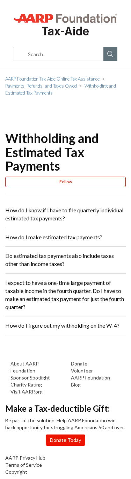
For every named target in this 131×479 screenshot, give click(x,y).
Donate (79, 364)
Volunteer (82, 371)
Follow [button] (65, 181)
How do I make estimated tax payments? (53, 237)
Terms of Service (23, 465)
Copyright (16, 472)
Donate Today (65, 440)
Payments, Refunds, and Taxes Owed (41, 86)
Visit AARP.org (26, 392)
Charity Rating (26, 385)
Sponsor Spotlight (30, 378)
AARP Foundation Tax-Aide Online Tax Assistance (52, 79)
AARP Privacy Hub (25, 458)
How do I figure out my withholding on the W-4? (62, 325)
